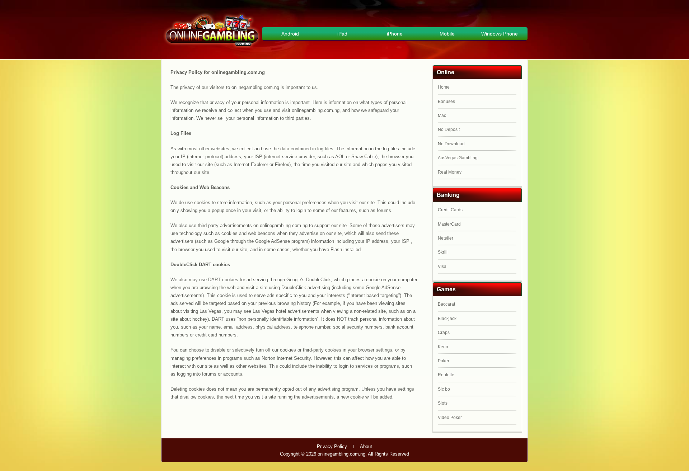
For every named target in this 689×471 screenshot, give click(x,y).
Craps (444, 332)
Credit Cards (450, 209)
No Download (451, 143)
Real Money (449, 172)
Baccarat (446, 304)
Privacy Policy (332, 446)
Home (444, 87)
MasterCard (449, 224)
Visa (442, 266)
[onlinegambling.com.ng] (212, 47)
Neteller (445, 238)
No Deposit (449, 129)
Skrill (442, 252)
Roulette (446, 374)
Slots (442, 403)
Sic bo (444, 389)
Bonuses (446, 101)
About (366, 446)
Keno (443, 346)
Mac (442, 115)
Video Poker (450, 417)
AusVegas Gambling (458, 157)
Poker (443, 360)
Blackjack (447, 318)
